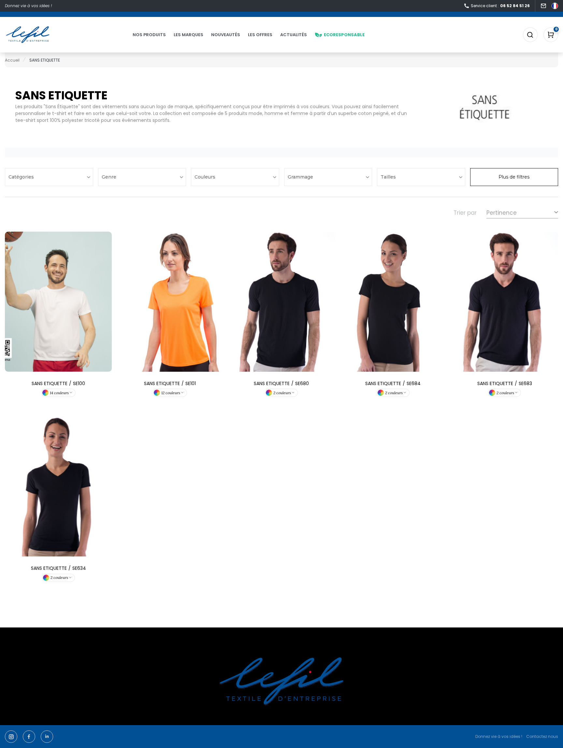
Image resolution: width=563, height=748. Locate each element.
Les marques (188, 35)
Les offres (260, 35)
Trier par (465, 213)
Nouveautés (225, 35)
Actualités (293, 35)
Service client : (500, 5)
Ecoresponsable (344, 35)
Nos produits (149, 35)
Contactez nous (542, 736)
